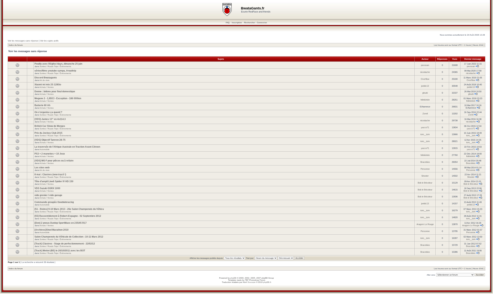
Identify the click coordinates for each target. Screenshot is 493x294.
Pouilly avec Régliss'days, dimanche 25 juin (58, 63)
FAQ (228, 23)
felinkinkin (425, 100)
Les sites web (41, 167)
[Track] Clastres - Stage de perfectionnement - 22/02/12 (64, 243)
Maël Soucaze (249, 282)
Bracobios (425, 162)
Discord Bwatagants (45, 77)
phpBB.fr (267, 282)
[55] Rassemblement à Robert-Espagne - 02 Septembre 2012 (67, 216)
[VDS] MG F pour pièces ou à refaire (54, 160)
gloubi (425, 93)
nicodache (425, 72)
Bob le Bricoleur (425, 183)
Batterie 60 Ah (42, 105)
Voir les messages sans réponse (23, 41)
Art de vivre (44, 80)
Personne (425, 169)
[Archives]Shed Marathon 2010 (51, 229)
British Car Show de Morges (49, 126)
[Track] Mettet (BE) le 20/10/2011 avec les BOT (59, 250)
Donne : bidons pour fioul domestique (54, 91)
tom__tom (425, 134)
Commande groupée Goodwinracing (54, 202)
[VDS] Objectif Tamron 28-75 (49, 140)
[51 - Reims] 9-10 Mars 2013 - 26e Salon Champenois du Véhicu (69, 209)
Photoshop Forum (257, 280)
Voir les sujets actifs (49, 41)
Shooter (425, 176)
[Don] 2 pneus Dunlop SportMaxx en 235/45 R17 (60, 223)
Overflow (425, 79)
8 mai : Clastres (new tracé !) (50, 174)
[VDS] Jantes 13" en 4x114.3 (50, 119)
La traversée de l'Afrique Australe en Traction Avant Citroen (67, 146)
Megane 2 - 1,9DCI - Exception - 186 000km (57, 98)
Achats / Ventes (46, 87)
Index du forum (16, 45)
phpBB (233, 278)
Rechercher (249, 23)
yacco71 (425, 127)
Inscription (237, 23)
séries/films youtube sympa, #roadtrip (55, 70)
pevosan (425, 65)
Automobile (44, 149)
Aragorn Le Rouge (425, 224)
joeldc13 (425, 86)
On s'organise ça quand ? (48, 112)
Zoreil (425, 113)
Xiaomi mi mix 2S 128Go (47, 84)
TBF (247, 280)
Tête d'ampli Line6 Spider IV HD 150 (53, 181)
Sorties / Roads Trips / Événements (55, 66)
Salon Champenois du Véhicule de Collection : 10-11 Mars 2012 (68, 236)
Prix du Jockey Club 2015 (48, 133)
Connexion (262, 23)
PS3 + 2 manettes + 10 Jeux (49, 153)
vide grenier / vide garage (48, 195)
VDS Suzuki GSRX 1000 (47, 188)
